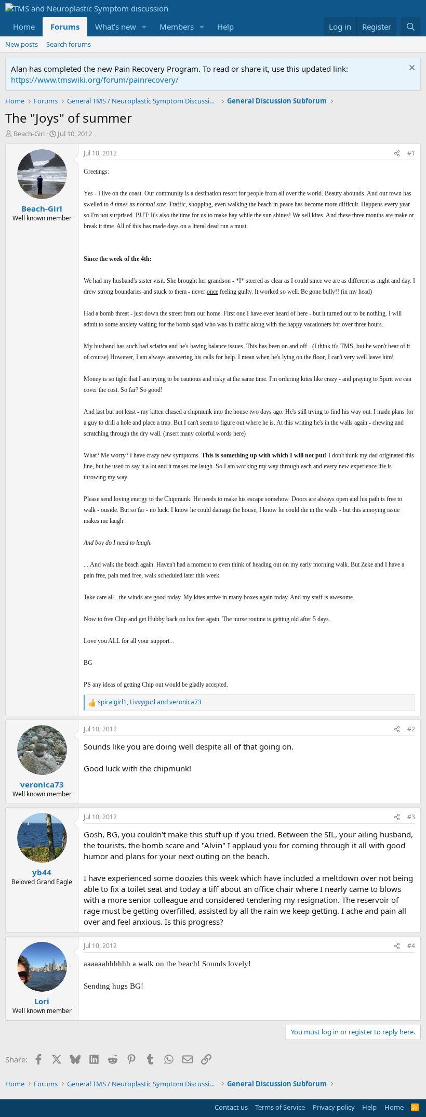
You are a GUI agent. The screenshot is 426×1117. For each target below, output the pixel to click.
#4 (411, 945)
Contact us (231, 1107)
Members (176, 26)
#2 (411, 729)
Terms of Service (280, 1107)
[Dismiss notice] (410, 68)
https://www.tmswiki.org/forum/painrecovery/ (95, 79)
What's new (115, 26)
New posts (21, 44)
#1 (411, 153)
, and (150, 702)
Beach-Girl (29, 133)
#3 (411, 816)
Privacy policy (334, 1107)
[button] (144, 26)
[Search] (411, 26)
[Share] (397, 154)
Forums (64, 26)
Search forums (68, 44)
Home (24, 26)
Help (225, 26)
